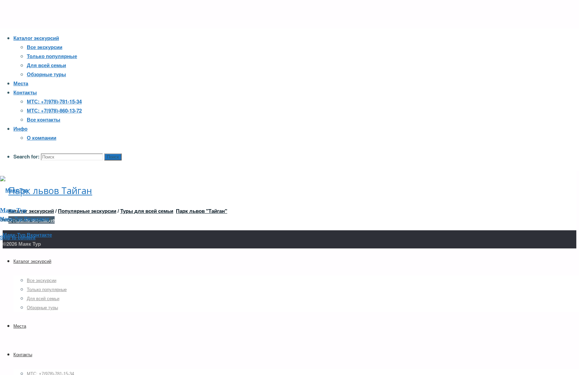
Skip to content (18, 237)
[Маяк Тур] (14, 190)
